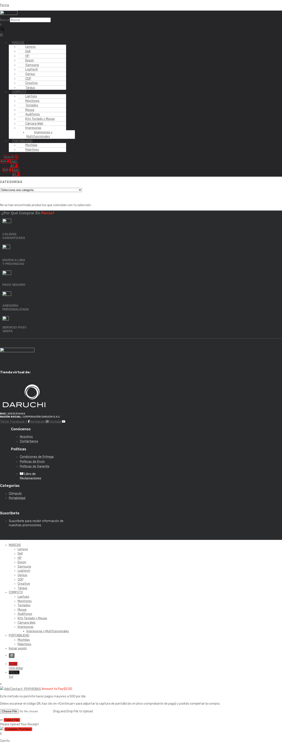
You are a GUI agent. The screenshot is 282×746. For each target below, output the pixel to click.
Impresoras (25, 627)
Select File (12, 720)
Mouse (22, 610)
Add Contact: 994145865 (22, 689)
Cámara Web (26, 623)
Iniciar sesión (18, 648)
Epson (22, 562)
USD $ (16, 666)
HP (20, 558)
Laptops (23, 597)
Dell (20, 553)
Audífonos (25, 614)
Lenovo (23, 549)
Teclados (24, 605)
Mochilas (24, 640)
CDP (21, 579)
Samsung (24, 566)
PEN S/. (14, 675)
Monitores (25, 601)
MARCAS (15, 545)
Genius (22, 575)
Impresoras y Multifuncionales (39, 134)
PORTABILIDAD (19, 635)
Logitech (24, 571)
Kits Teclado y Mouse (32, 618)
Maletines (32, 150)
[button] (81, 35)
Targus (22, 588)
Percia (4, 5)
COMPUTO (16, 592)
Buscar (5, 20)
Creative (24, 584)
